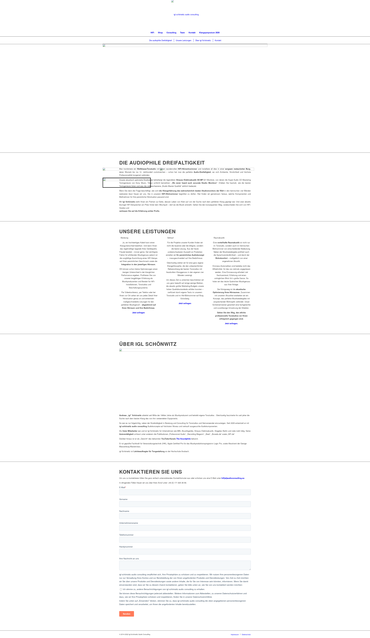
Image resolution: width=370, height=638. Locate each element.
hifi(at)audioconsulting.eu (232, 478)
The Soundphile (183, 438)
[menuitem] (152, 32)
